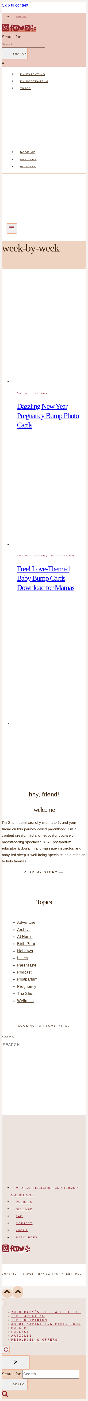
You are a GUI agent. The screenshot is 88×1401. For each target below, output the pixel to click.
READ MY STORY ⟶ (44, 872)
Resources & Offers (34, 1340)
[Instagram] (5, 30)
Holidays (25, 951)
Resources (27, 1237)
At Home (25, 937)
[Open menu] (12, 228)
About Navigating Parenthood (46, 1324)
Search (8, 1037)
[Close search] (16, 1362)
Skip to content (15, 5)
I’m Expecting (33, 74)
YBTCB (25, 88)
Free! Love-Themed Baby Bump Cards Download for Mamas (45, 578)
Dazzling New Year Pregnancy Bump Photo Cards (48, 415)
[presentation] (48, 331)
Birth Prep (26, 944)
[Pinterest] (16, 30)
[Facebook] (11, 30)
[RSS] (28, 30)
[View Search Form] (6, 1350)
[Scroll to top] (7, 1293)
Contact (24, 1223)
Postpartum (27, 979)
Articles (28, 159)
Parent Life (27, 965)
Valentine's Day (63, 555)
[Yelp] (33, 30)
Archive (22, 393)
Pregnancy (40, 393)
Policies (24, 1201)
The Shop (25, 994)
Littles (22, 958)
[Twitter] (22, 30)
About (21, 16)
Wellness (25, 1001)
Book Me (28, 152)
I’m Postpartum (34, 81)
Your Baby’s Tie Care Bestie (46, 1312)
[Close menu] (3, 1303)
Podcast (28, 166)
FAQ (19, 1216)
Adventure (26, 922)
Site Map (24, 1209)
